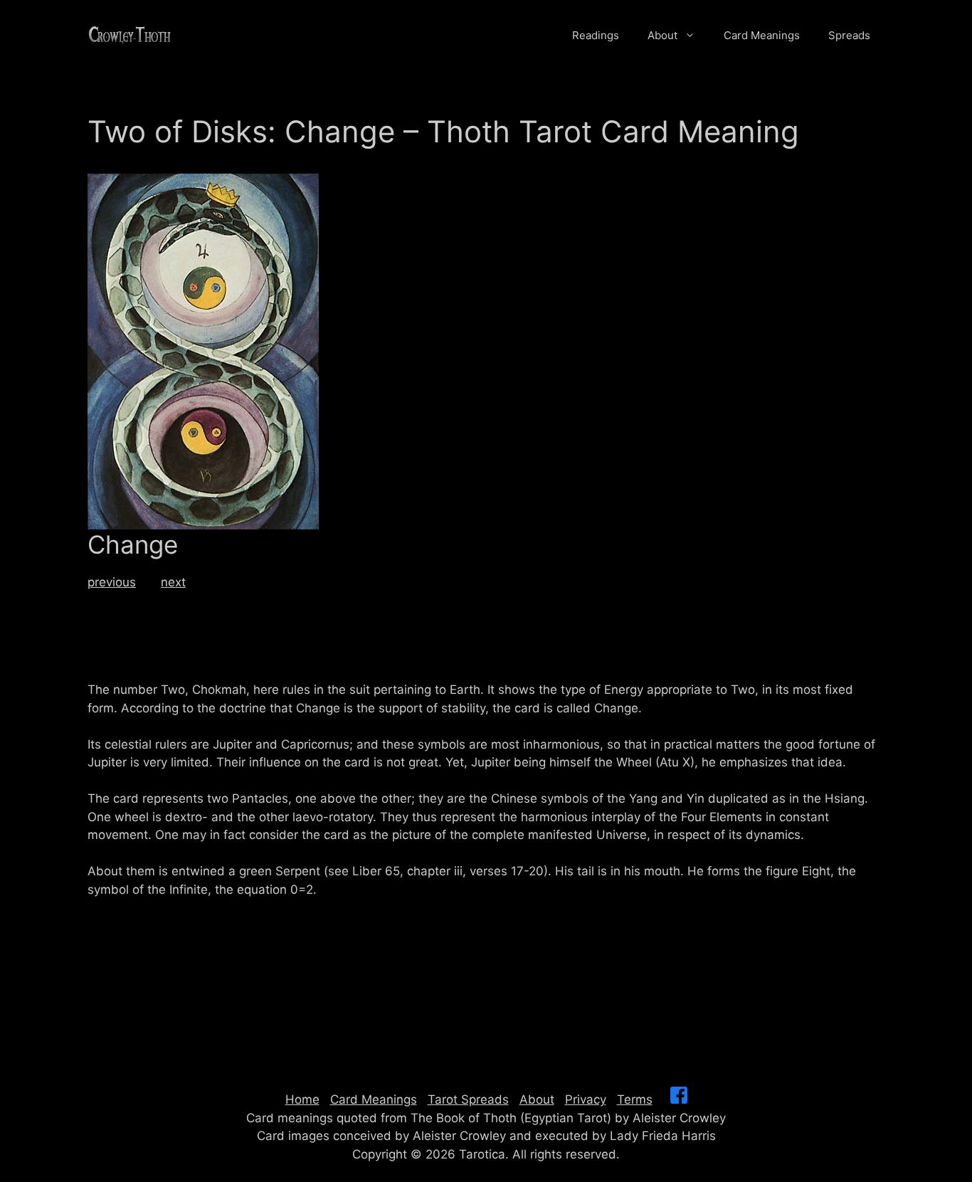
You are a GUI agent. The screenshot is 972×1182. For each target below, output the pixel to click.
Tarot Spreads (468, 1099)
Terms (635, 1099)
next (173, 582)
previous (112, 582)
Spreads (849, 35)
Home (302, 1099)
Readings (595, 35)
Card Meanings (762, 35)
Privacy (585, 1099)
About (662, 35)
